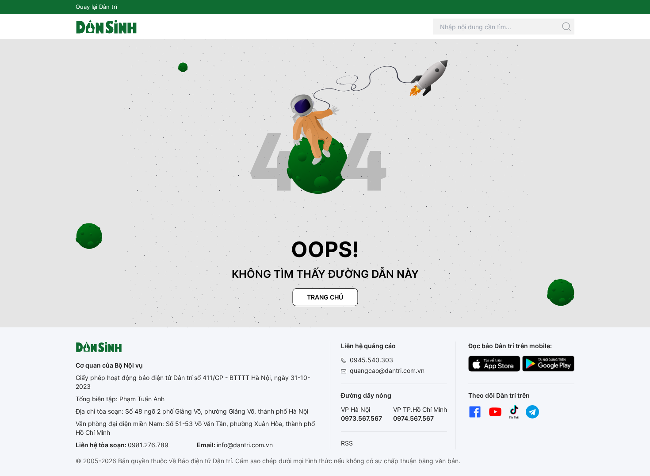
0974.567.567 (413, 418)
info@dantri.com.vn (245, 445)
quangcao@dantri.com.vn (387, 370)
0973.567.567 (361, 418)
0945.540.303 (371, 360)
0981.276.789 (148, 445)
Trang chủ (325, 297)
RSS (347, 443)
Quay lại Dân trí (96, 6)
